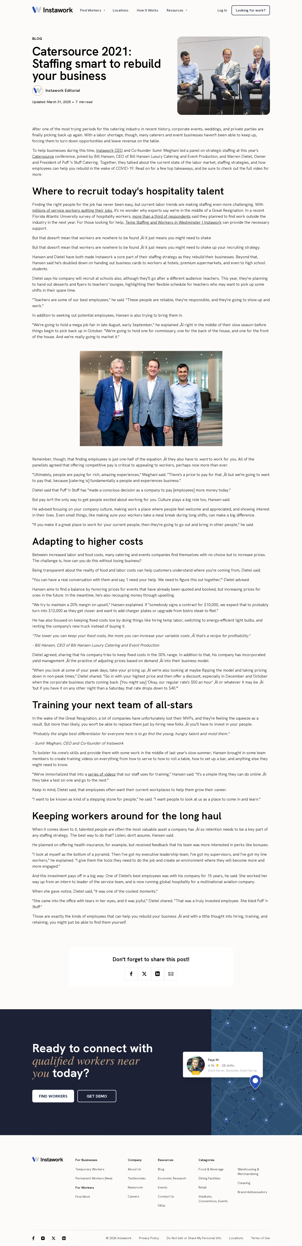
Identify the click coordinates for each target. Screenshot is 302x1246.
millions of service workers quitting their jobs (72, 210)
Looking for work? (251, 10)
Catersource (43, 156)
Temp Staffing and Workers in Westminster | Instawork (173, 222)
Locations (120, 10)
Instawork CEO (109, 150)
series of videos (102, 774)
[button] (93, 10)
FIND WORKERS (53, 1096)
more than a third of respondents (161, 216)
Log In (222, 10)
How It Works (147, 10)
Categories (206, 1160)
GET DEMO (97, 1096)
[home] (52, 10)
